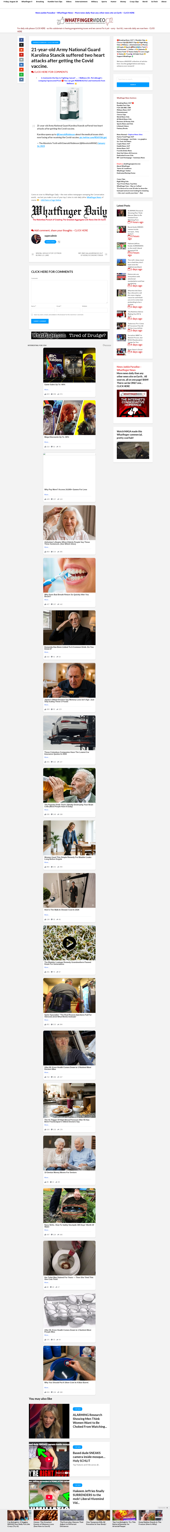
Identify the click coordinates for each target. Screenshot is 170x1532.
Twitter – (131, 49)
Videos (68, 1)
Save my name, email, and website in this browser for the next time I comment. (59, 314)
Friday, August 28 (11, 1)
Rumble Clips (140, 40)
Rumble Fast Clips (55, 1)
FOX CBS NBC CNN (124, 108)
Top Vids (77, 1409)
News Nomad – (130, 134)
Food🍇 (129, 54)
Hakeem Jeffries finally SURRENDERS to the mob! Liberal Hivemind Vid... (88, 1497)
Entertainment (81, 1)
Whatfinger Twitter (124, 171)
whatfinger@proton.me (128, 164)
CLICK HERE (40, 28)
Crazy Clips (134, 1)
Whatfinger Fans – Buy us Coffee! (129, 186)
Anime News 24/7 (123, 148)
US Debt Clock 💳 (139, 54)
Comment (34, 278)
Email (59, 306)
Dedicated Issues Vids (125, 155)
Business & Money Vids (125, 121)
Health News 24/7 (123, 146)
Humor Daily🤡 (134, 52)
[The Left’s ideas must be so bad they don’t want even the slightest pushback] (121, 262)
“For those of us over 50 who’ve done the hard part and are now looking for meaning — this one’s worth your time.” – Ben (132, 190)
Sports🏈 (129, 47)
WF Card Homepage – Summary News (131, 158)
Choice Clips (121, 115)
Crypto (121, 47)
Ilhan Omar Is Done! (135, 350)
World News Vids (123, 117)
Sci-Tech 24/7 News (124, 141)
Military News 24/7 (124, 110)
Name (33, 306)
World (144, 1)
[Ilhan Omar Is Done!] (121, 352)
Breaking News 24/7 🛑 (125, 103)
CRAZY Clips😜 (133, 42)
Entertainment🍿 (136, 45)
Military (94, 1)
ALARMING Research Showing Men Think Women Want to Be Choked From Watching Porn (135, 215)
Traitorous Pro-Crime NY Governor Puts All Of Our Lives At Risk (136, 326)
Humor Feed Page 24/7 (125, 137)
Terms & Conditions (124, 168)
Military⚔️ (126, 45)
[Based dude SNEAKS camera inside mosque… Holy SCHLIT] (49, 1459)
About (163, 1)
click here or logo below (51, 200)
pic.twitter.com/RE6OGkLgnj (93, 137)
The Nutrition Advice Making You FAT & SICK (135, 314)
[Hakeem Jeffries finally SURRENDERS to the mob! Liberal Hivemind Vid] (49, 1497)
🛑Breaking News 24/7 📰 (126, 40)
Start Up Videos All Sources (127, 153)
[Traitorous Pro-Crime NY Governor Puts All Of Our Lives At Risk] (121, 326)
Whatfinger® (27, 1)
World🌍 (136, 47)
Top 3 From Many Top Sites (127, 184)
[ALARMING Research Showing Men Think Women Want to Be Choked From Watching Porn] (49, 1421)
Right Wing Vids (123, 181)
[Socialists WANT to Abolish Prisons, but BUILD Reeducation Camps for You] (121, 338)
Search (133, 84)
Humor (113, 1)
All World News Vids (124, 119)
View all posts (50, 242)
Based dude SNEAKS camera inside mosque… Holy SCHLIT (89, 1457)
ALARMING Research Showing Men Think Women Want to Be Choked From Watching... (90, 1420)
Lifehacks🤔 (142, 49)
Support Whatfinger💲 (125, 56)
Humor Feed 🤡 (122, 52)
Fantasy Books (122, 128)
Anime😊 (122, 54)
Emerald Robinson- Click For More (45, 42)
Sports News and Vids (125, 124)
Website (84, 306)
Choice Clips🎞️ (122, 42)
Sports (104, 1)
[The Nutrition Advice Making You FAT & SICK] (121, 314)
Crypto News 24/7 (123, 144)
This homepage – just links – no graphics (132, 139)
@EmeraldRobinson (66, 134)
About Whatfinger (123, 166)
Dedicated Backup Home (126, 173)
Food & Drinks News (124, 151)
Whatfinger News (94, 197)
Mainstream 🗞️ (122, 49)
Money (123, 1)
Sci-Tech (154, 1)
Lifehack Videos (123, 126)
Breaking (40, 1)
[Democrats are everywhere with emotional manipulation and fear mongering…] (121, 276)
